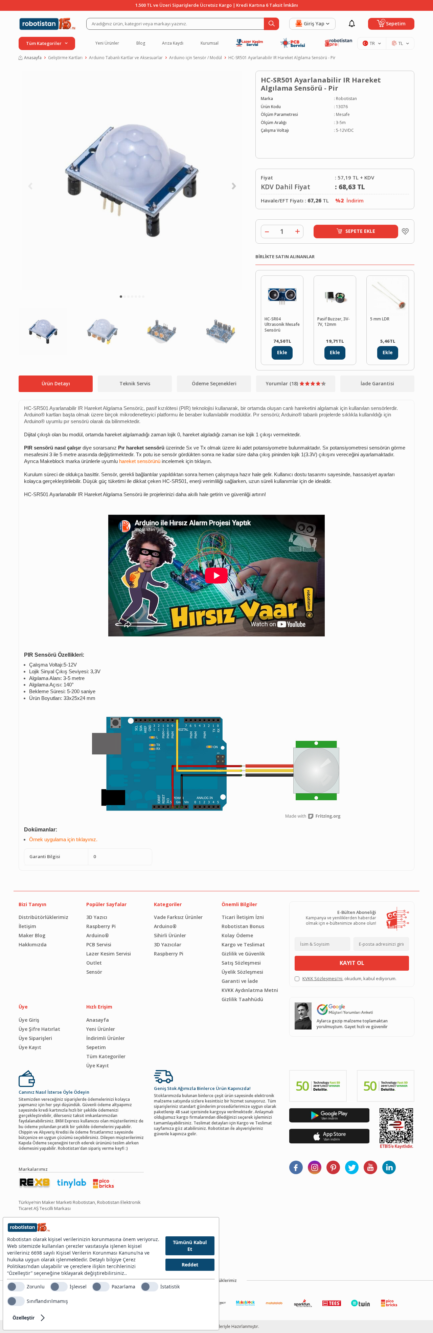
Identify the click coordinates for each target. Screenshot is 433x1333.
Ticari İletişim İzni (243, 917)
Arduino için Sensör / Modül (195, 57)
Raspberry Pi (101, 926)
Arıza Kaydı (172, 43)
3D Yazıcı (96, 917)
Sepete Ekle (360, 231)
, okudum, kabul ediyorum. (349, 978)
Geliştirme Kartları (65, 57)
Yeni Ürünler (107, 43)
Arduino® (97, 935)
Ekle (282, 352)
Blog (140, 43)
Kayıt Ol (352, 963)
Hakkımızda (33, 944)
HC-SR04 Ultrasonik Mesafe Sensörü (282, 324)
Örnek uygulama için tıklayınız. (63, 839)
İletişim (27, 926)
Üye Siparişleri (35, 1038)
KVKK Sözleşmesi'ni (322, 978)
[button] (121, 296)
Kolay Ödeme (237, 935)
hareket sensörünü (139, 461)
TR (372, 43)
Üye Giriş (29, 1020)
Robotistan (346, 98)
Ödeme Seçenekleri (214, 383)
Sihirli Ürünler (170, 935)
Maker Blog (32, 935)
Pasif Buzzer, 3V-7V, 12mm (333, 321)
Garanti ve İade (240, 981)
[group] (132, 180)
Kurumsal (210, 43)
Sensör (94, 972)
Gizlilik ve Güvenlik (243, 953)
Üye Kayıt (30, 1047)
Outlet (94, 963)
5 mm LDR (379, 319)
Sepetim (96, 1047)
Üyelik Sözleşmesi (242, 972)
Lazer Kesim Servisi (108, 953)
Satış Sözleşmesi (241, 963)
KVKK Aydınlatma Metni (250, 990)
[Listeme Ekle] (403, 231)
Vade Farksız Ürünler (178, 917)
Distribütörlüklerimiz (43, 917)
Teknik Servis (134, 383)
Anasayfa (33, 57)
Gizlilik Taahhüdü (242, 999)
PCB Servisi (98, 944)
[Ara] (271, 24)
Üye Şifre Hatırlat (39, 1029)
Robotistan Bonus (243, 926)
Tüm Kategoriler (106, 1056)
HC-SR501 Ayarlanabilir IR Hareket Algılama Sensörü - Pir (282, 57)
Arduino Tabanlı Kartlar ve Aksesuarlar (126, 57)
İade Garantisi (377, 383)
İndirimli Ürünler (105, 1038)
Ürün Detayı (56, 383)
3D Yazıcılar (167, 944)
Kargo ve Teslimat (243, 944)
